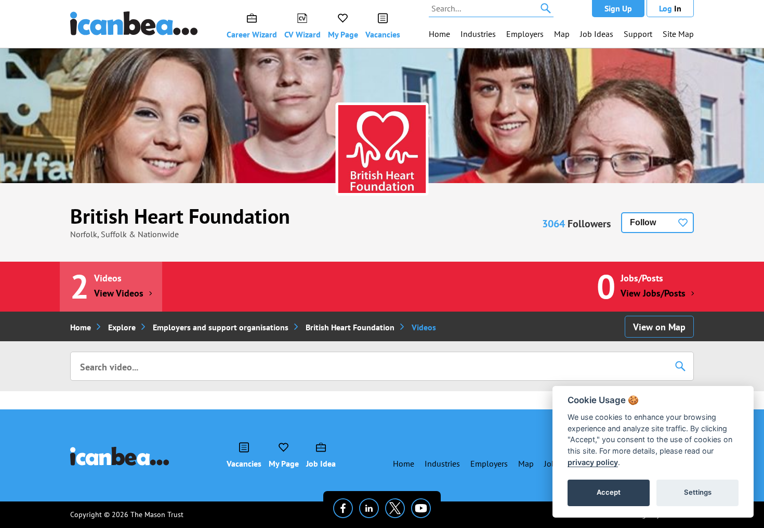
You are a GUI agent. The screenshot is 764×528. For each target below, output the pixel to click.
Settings (698, 492)
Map (562, 34)
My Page (343, 34)
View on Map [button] (659, 327)
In (670, 8)
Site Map (678, 34)
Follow (643, 222)
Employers (525, 34)
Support (638, 34)
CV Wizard (302, 34)
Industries (478, 34)
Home (439, 34)
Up (618, 8)
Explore (122, 327)
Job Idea (321, 463)
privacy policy (593, 462)
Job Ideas (596, 34)
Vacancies (382, 34)
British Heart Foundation (180, 215)
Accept (609, 492)
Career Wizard (252, 34)
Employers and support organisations (220, 327)
